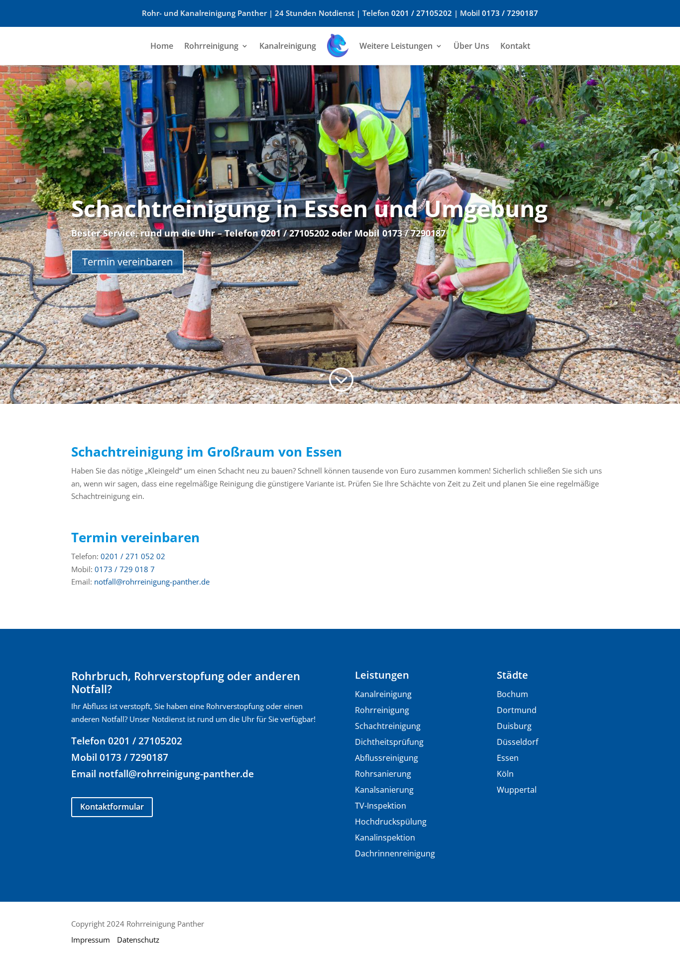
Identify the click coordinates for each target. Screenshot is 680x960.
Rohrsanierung (383, 773)
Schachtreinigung (388, 725)
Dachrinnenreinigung (395, 853)
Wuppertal (517, 789)
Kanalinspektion (385, 837)
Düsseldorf (517, 741)
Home (161, 45)
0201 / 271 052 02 (133, 556)
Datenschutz (138, 940)
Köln (505, 773)
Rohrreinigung (211, 45)
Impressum (90, 940)
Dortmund (517, 710)
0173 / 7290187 (510, 13)
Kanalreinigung (287, 45)
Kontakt (515, 45)
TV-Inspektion (380, 805)
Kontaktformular (112, 806)
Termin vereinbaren (127, 261)
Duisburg (514, 725)
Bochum (512, 694)
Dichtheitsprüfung (389, 741)
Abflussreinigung (386, 757)
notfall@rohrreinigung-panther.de (152, 582)
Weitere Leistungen (396, 45)
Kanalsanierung (384, 789)
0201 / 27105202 (421, 13)
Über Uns (471, 45)
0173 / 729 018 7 (125, 569)
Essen (508, 757)
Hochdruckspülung (391, 821)
